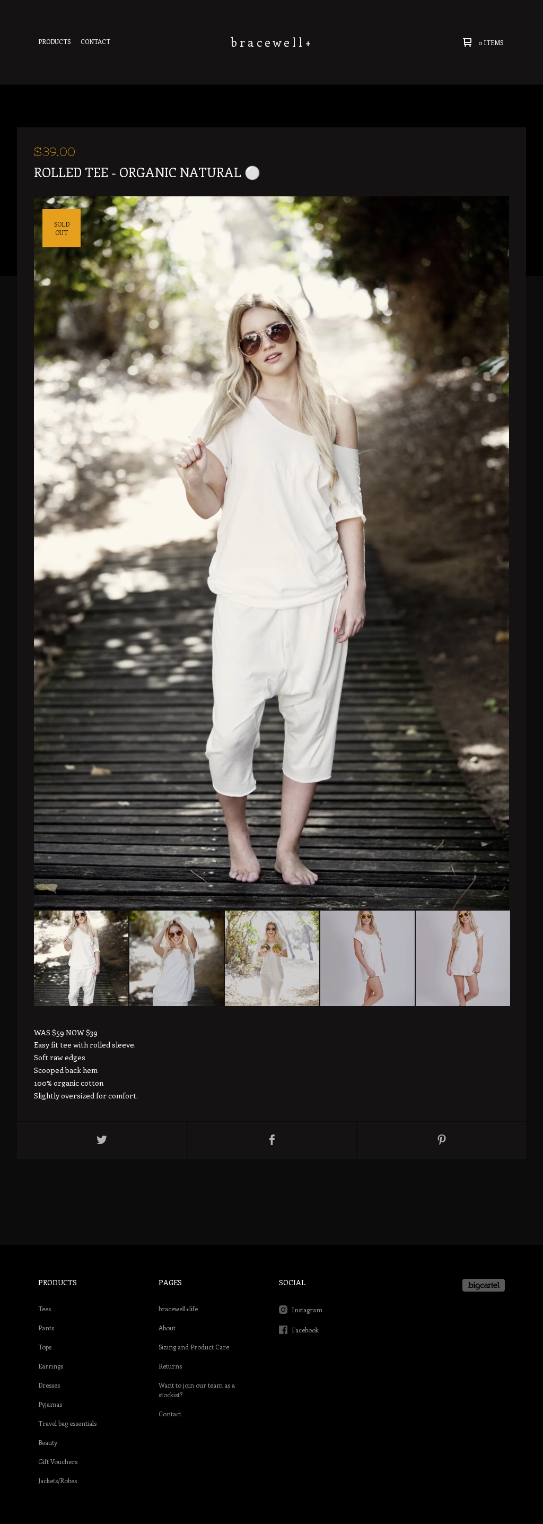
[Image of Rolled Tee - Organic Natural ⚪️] (81, 958)
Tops (44, 1347)
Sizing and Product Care (194, 1347)
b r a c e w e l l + (271, 42)
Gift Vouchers (57, 1461)
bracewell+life (178, 1308)
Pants (46, 1327)
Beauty (47, 1442)
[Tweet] (102, 1140)
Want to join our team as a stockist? (197, 1390)
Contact (95, 41)
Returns (170, 1366)
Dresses (49, 1385)
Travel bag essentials (67, 1423)
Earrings (50, 1366)
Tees (44, 1308)
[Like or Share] (272, 1140)
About (167, 1327)
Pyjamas (50, 1404)
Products (54, 41)
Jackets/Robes (57, 1480)
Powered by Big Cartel (483, 1285)
